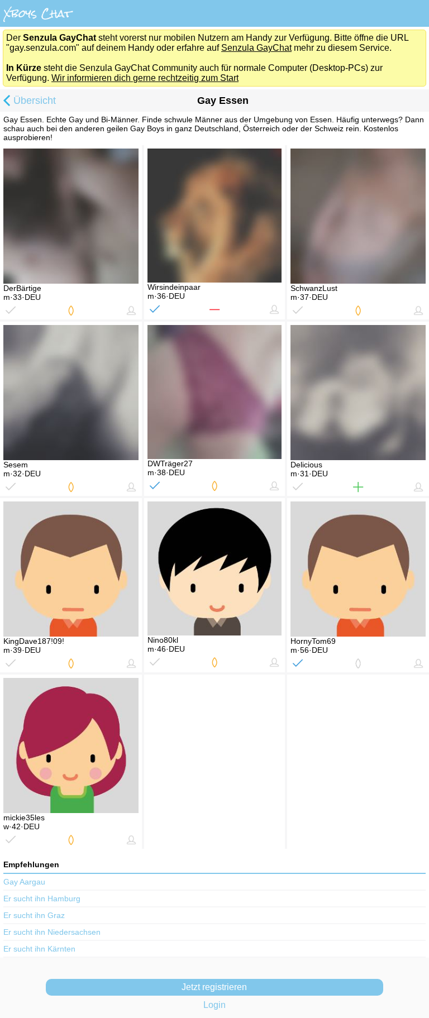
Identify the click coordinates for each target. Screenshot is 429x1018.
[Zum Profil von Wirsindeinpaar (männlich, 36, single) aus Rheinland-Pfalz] (214, 216)
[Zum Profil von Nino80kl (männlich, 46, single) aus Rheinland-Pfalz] (214, 568)
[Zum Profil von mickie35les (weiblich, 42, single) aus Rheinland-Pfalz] (71, 745)
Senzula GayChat (256, 47)
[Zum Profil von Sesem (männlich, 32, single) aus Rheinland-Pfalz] (71, 392)
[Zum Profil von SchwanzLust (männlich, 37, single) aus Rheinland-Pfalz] (358, 216)
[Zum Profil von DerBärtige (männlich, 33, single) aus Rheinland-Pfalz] (71, 216)
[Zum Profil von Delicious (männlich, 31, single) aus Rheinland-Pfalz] (358, 392)
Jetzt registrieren (214, 987)
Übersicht (34, 100)
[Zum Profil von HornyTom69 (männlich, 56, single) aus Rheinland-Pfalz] (358, 569)
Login (214, 1005)
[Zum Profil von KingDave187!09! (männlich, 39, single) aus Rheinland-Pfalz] (71, 569)
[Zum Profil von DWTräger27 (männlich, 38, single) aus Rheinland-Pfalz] (214, 392)
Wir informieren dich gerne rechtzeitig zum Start (145, 78)
